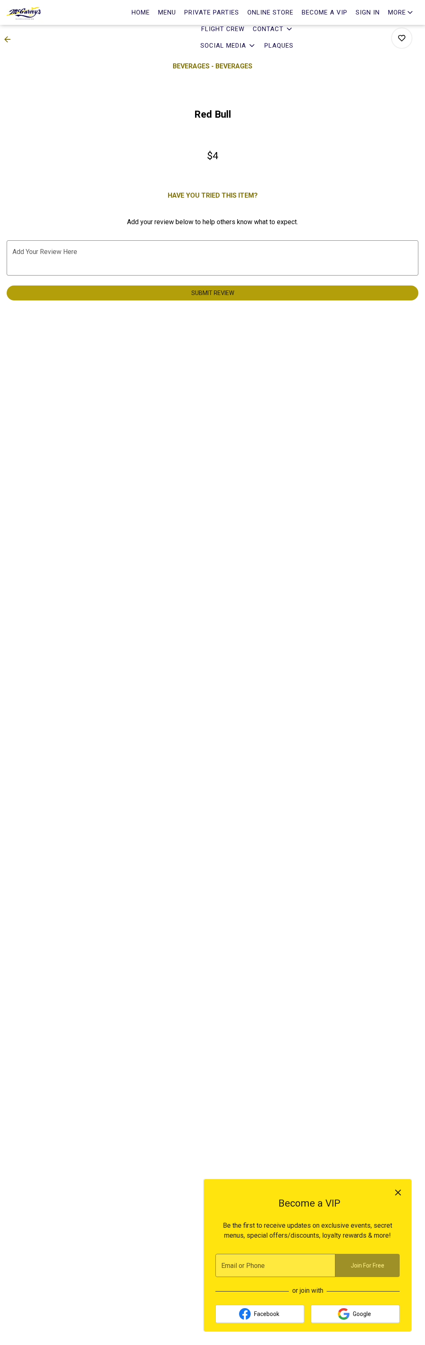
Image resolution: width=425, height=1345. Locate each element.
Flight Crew (222, 29)
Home (141, 12)
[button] (273, 29)
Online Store (270, 12)
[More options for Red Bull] (402, 38)
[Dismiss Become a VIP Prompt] (398, 1192)
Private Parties (211, 12)
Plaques (278, 45)
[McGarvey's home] (44, 12)
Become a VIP (324, 12)
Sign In (368, 12)
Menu (167, 12)
